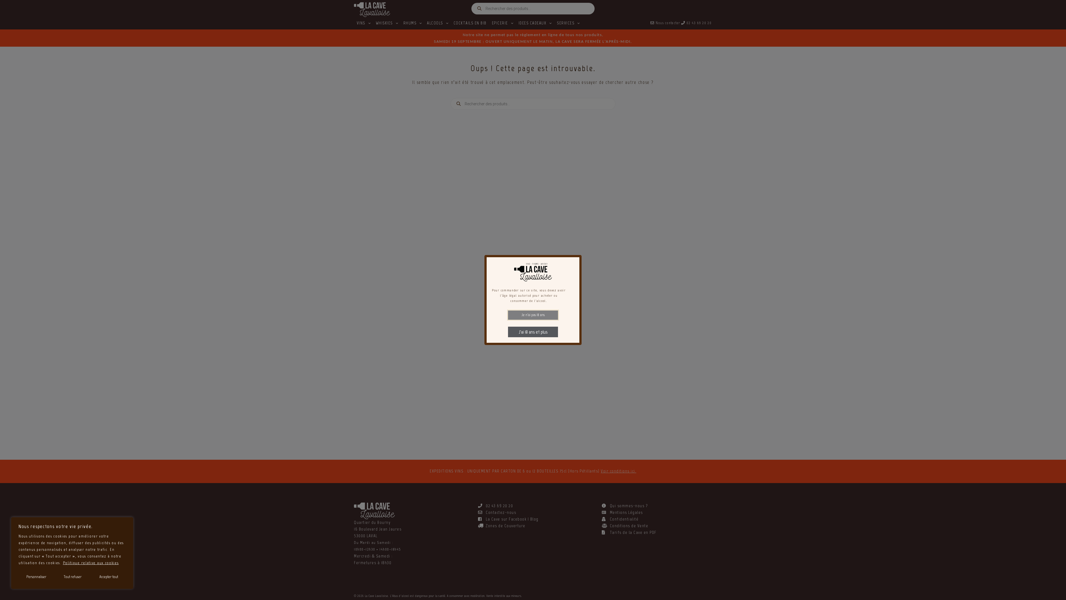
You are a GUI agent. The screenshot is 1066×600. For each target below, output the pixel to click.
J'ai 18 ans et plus (533, 332)
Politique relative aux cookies (91, 563)
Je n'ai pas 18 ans (533, 314)
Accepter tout (108, 576)
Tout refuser (73, 576)
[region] (72, 553)
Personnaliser (36, 576)
